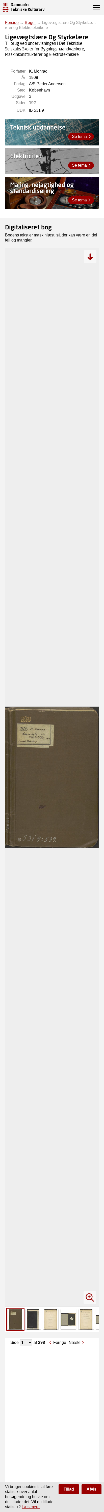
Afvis (91, 1489)
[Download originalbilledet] (90, 256)
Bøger (30, 22)
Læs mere (31, 1507)
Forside (12, 22)
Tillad (69, 1489)
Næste (75, 1342)
